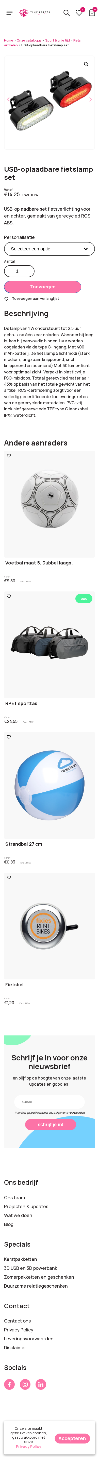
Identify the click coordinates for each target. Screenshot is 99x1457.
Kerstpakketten (20, 1259)
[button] (86, 64)
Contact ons (17, 1321)
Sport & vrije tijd (57, 40)
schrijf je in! (50, 1124)
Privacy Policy (18, 1330)
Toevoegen (43, 287)
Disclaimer (15, 1347)
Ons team (14, 1197)
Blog (8, 1224)
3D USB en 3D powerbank (30, 1268)
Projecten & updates (26, 1206)
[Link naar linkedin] (41, 1384)
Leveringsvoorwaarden (29, 1338)
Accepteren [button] (72, 1438)
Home (8, 40)
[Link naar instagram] (25, 1384)
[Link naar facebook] (9, 1384)
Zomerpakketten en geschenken (39, 1277)
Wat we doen (18, 1215)
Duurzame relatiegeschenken (36, 1286)
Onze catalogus (29, 40)
